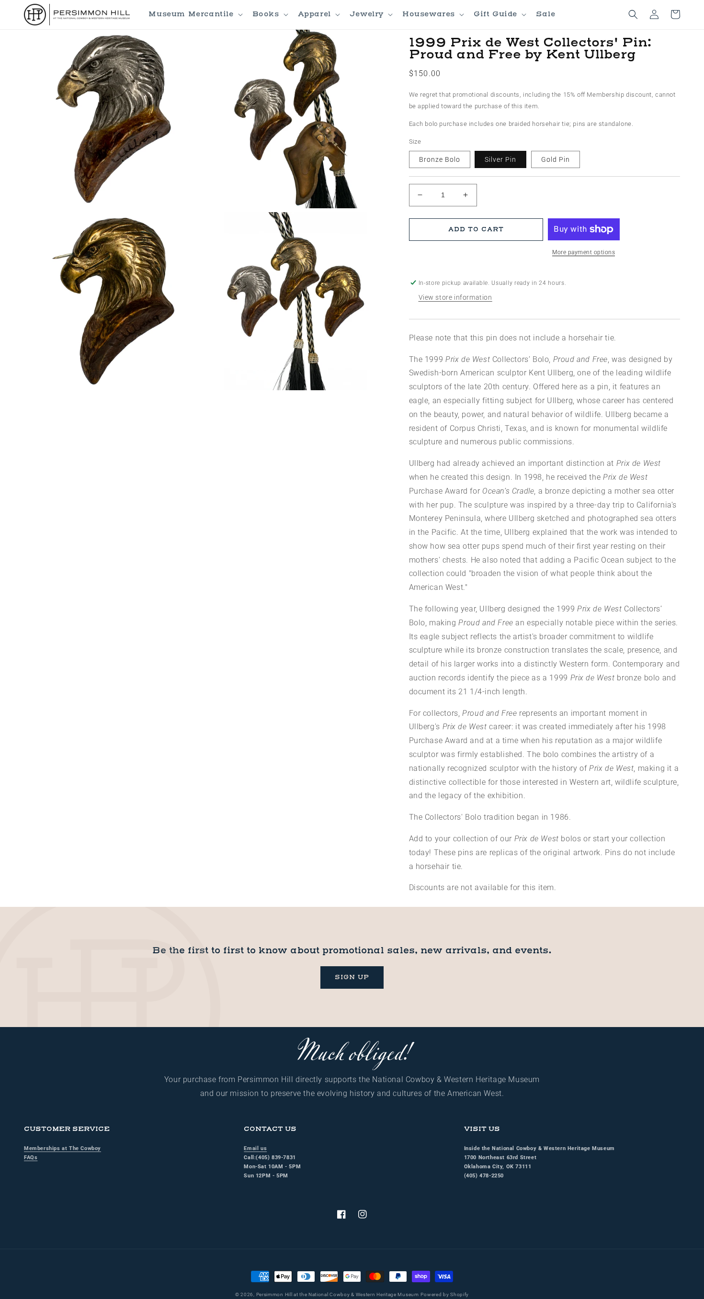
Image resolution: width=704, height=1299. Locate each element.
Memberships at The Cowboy (62, 1148)
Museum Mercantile (190, 14)
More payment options (583, 252)
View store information (455, 297)
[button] (194, 14)
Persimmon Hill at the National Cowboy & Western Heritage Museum (337, 1294)
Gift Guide (495, 14)
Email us (255, 1148)
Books (265, 14)
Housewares (428, 14)
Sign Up (352, 977)
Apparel (314, 14)
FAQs (30, 1157)
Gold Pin (555, 159)
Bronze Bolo (439, 159)
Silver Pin (500, 159)
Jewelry (367, 14)
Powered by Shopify (444, 1294)
